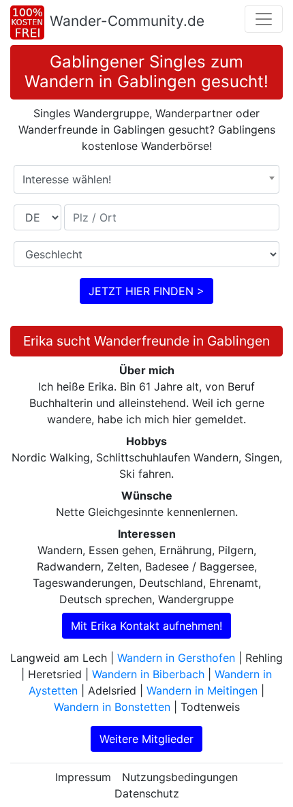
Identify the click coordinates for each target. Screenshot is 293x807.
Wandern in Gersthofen (176, 658)
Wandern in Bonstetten (112, 707)
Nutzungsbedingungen (180, 777)
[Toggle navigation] (264, 19)
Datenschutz (146, 793)
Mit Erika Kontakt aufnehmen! (146, 626)
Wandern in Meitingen (202, 690)
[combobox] (146, 179)
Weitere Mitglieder (146, 739)
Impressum (83, 777)
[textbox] (146, 179)
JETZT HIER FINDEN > (146, 291)
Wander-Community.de (127, 20)
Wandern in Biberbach (148, 674)
